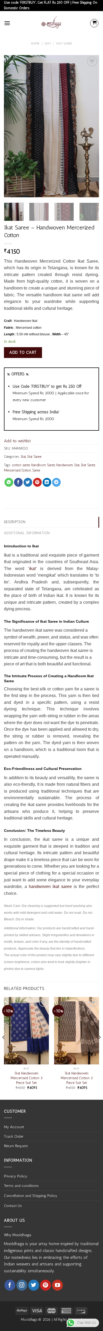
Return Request (16, 1145)
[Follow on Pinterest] (45, 1285)
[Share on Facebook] (18, 482)
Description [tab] (14, 522)
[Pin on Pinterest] (37, 482)
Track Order (14, 1136)
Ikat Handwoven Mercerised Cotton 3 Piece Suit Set (27, 1077)
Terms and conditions (21, 1185)
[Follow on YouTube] (57, 1285)
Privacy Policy (15, 1176)
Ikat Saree (64, 43)
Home (35, 43)
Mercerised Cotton (17, 470)
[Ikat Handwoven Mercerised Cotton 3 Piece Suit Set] (26, 1030)
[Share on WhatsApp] (8, 482)
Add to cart (22, 352)
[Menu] (7, 23)
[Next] (90, 126)
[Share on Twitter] (28, 482)
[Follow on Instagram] (21, 1285)
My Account (14, 1126)
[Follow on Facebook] (9, 1285)
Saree (36, 470)
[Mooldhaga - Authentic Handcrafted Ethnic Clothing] (51, 23)
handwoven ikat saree (50, 886)
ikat (32, 568)
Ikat (48, 43)
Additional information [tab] (27, 533)
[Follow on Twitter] (33, 1285)
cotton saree (21, 465)
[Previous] (12, 126)
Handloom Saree (43, 465)
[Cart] (94, 23)
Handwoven (64, 465)
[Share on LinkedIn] (47, 482)
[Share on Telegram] (56, 482)
